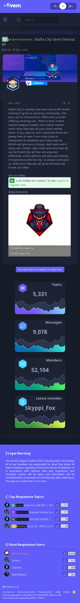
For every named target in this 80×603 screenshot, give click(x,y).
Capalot (16, 567)
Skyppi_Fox (40, 408)
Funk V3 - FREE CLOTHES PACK (41, 526)
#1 (69, 103)
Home (66, 592)
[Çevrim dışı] (7, 81)
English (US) (12, 586)
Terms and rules (26, 592)
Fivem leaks (40, 481)
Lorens (16, 560)
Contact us (9, 592)
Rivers (7, 49)
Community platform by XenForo (32, 595)
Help (57, 592)
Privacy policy (44, 592)
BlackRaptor (19, 574)
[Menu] (5, 20)
